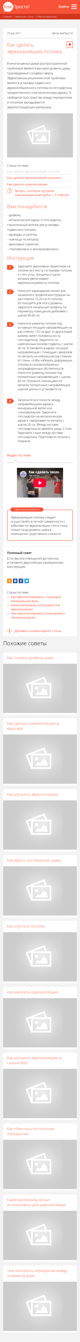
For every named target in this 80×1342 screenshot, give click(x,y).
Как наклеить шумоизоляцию (32, 992)
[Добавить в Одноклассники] (9, 581)
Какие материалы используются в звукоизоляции (35, 607)
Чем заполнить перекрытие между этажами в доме (37, 1273)
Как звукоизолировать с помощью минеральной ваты (36, 599)
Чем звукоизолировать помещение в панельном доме (38, 615)
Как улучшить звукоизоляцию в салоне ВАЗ (34, 1060)
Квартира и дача (24, 16)
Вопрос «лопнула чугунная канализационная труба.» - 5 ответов (41, 193)
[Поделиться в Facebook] (21, 581)
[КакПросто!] (16, 7)
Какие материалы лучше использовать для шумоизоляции (36, 1202)
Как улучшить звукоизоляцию (32, 794)
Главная (7, 16)
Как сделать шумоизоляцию (27, 184)
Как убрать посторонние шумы (34, 860)
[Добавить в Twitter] (26, 581)
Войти (64, 6)
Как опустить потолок (26, 926)
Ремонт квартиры (47, 16)
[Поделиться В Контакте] (15, 581)
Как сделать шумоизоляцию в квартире (33, 726)
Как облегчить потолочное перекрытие (30, 1131)
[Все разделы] (74, 6)
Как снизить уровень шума (30, 657)
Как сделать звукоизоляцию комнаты (34, 178)
